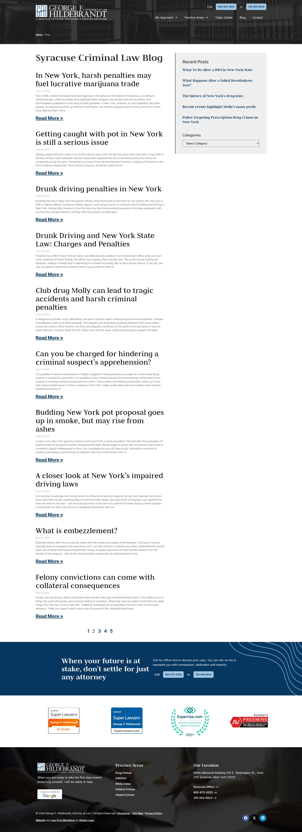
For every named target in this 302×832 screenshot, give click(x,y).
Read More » (49, 118)
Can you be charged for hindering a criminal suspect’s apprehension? (97, 358)
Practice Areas (194, 17)
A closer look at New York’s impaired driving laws (99, 480)
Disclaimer (123, 813)
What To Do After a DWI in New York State (217, 69)
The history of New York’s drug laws (212, 96)
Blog (243, 17)
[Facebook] (245, 818)
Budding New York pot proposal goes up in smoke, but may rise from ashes (100, 420)
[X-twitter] (254, 818)
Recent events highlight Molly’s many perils (219, 106)
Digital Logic (86, 820)
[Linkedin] (262, 818)
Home (39, 34)
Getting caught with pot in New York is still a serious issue (99, 138)
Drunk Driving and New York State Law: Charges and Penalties (95, 239)
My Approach (164, 17)
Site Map (137, 813)
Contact (258, 17)
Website (40, 820)
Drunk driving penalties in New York (99, 188)
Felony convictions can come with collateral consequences (95, 581)
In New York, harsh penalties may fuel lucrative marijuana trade (94, 79)
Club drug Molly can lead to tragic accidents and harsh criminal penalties (94, 299)
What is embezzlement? (76, 530)
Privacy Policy (153, 813)
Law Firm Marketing (63, 820)
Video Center (224, 17)
